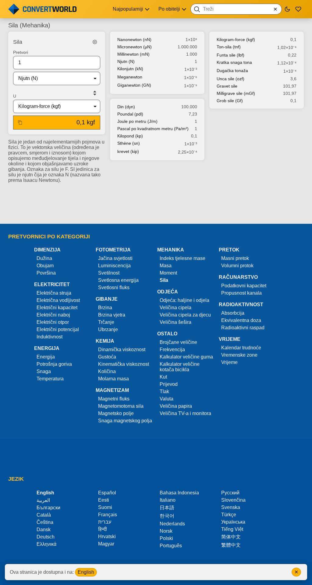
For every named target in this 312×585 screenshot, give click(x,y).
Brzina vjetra (111, 314)
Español (107, 492)
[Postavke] (94, 41)
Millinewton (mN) (133, 54)
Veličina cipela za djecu (185, 314)
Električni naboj (53, 314)
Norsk (166, 531)
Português (171, 545)
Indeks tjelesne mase (182, 258)
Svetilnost (108, 272)
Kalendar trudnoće (241, 347)
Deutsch (46, 536)
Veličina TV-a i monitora (185, 413)
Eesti (103, 500)
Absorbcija (232, 313)
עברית (104, 521)
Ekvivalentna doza (241, 320)
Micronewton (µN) (134, 46)
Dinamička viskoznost (121, 349)
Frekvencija (172, 349)
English (86, 572)
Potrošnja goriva (54, 364)
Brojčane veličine (178, 342)
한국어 (167, 515)
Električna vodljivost (58, 300)
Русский (230, 492)
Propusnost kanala (241, 293)
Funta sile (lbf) (230, 55)
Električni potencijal (58, 329)
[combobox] (236, 9)
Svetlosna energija (118, 280)
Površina (46, 272)
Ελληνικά (46, 544)
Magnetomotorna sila (121, 406)
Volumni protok (237, 265)
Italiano (168, 500)
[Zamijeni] (94, 93)
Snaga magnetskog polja (125, 420)
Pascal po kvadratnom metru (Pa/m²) (153, 128)
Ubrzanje (108, 329)
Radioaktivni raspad (242, 327)
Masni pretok (235, 258)
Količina (107, 371)
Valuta (166, 398)
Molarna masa (113, 378)
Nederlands (172, 523)
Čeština (45, 522)
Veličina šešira (175, 322)
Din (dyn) (126, 106)
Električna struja (54, 293)
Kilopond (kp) (130, 135)
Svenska (230, 507)
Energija (46, 356)
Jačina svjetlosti (115, 258)
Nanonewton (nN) (134, 39)
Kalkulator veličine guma (186, 356)
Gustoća (107, 356)
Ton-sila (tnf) (229, 46)
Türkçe (228, 514)
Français (107, 514)
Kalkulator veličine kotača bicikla (180, 367)
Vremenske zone (239, 355)
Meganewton (129, 76)
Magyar (106, 543)
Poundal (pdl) (130, 114)
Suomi (105, 507)
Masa (166, 265)
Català (44, 515)
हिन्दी (102, 529)
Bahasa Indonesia (179, 492)
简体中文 (231, 536)
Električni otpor (53, 322)
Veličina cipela (175, 307)
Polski (166, 538)
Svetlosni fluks (113, 287)
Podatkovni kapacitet (243, 285)
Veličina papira (176, 406)
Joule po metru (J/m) (137, 121)
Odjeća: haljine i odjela (184, 300)
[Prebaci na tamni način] (287, 9)
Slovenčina (233, 500)
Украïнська (233, 521)
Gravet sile (227, 86)
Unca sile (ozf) (230, 78)
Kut (163, 376)
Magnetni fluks (113, 398)
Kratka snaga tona (234, 62)
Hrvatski (107, 536)
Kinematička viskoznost (123, 364)
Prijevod (169, 384)
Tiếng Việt (232, 529)
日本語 (167, 507)
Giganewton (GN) (134, 85)
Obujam (45, 265)
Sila (164, 280)
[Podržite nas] (298, 9)
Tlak (164, 391)
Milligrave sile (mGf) (236, 93)
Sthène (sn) (128, 143)
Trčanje (106, 322)
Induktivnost (49, 336)
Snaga (44, 371)
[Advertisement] (156, 201)
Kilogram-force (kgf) (236, 39)
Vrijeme (229, 362)
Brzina (105, 307)
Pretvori (20, 52)
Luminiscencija (114, 265)
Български (48, 507)
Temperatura (50, 378)
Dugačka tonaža (232, 70)
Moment (168, 272)
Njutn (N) (126, 61)
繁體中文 (231, 545)
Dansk (44, 529)
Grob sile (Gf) (230, 100)
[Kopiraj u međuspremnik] (20, 122)
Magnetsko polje (116, 413)
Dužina (44, 258)
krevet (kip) (128, 151)
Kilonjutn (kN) (130, 68)
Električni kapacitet (57, 307)
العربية (43, 500)
